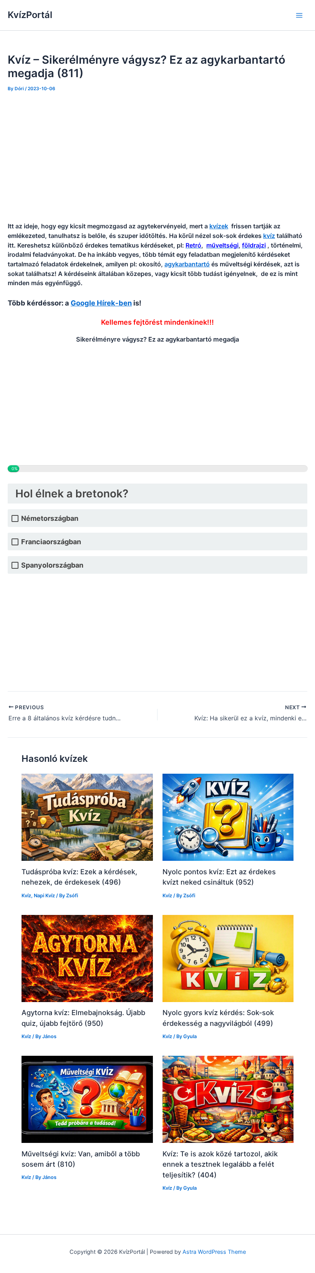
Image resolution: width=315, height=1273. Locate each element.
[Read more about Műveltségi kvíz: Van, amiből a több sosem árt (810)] (87, 1099)
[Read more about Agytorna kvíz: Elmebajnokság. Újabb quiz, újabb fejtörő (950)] (87, 957)
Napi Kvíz (44, 895)
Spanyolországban (52, 565)
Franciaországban (51, 541)
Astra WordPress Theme (214, 1251)
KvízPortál (30, 14)
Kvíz (26, 895)
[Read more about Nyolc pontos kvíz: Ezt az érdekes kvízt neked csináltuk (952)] (227, 817)
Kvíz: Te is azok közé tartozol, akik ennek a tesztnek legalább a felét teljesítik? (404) (220, 1164)
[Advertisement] (157, 157)
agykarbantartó (187, 264)
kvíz (269, 235)
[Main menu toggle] (299, 15)
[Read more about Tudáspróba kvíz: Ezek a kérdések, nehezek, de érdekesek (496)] (87, 817)
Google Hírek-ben (101, 303)
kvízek (218, 226)
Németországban (49, 518)
